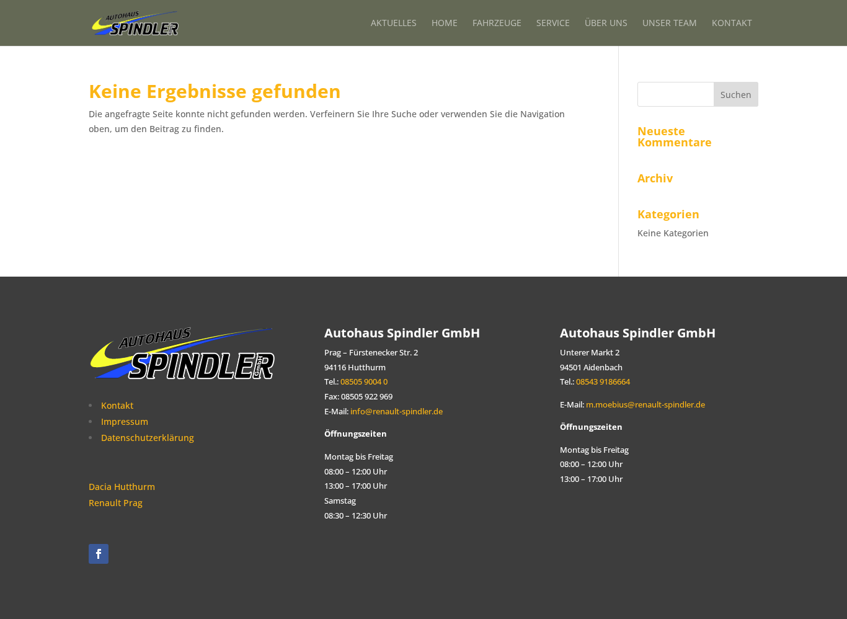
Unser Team (669, 23)
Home (445, 23)
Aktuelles (394, 23)
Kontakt (732, 23)
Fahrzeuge (496, 23)
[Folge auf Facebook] (99, 554)
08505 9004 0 (364, 381)
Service (553, 23)
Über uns (606, 23)
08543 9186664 (602, 381)
